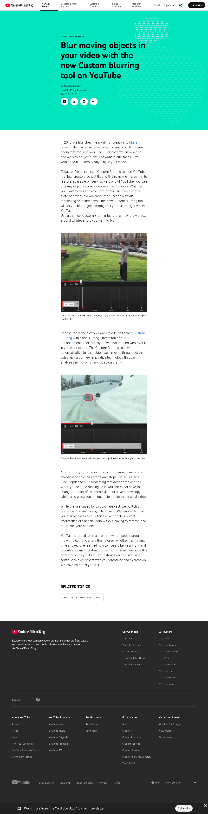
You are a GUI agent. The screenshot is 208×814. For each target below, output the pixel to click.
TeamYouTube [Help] (133, 658)
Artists (125, 724)
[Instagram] (28, 699)
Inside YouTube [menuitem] (116, 5)
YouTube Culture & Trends (26, 750)
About (15, 724)
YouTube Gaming (168, 664)
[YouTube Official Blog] (19, 5)
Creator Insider (130, 651)
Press (15, 730)
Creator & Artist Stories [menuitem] (69, 5)
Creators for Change (170, 724)
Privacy (103, 783)
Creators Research (132, 750)
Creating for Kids (131, 743)
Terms (116, 783)
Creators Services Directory (136, 756)
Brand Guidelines (85, 783)
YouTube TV (165, 671)
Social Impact (166, 737)
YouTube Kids (56, 724)
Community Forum (22, 756)
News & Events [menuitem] (46, 5)
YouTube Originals (58, 737)
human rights (108, 550)
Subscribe (197, 5)
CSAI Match (165, 730)
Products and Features (82, 597)
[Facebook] (38, 699)
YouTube (127, 638)
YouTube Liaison (131, 664)
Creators (127, 730)
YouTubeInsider (167, 684)
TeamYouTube (167, 658)
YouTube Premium (59, 743)
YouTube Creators (132, 645)
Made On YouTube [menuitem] (136, 5)
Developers (92, 730)
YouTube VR (128, 763)
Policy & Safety (46, 783)
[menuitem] (157, 5)
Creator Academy (131, 737)
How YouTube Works (23, 743)
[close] (205, 805)
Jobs (14, 737)
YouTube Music (167, 677)
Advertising (92, 724)
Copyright (65, 783)
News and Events (72, 36)
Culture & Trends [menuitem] (94, 5)
